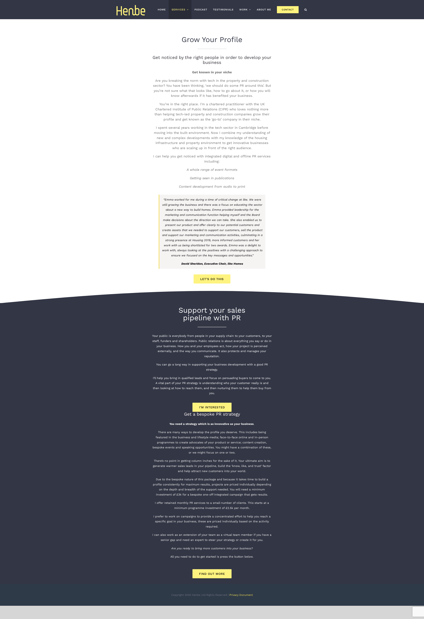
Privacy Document (241, 594)
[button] (305, 9)
